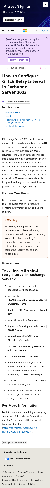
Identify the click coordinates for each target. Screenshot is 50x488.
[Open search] (37, 30)
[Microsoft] (25, 30)
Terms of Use (37, 480)
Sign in (44, 30)
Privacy (19, 476)
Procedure (9, 116)
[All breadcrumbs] (4, 68)
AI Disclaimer (8, 472)
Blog (40, 472)
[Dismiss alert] (45, 4)
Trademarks (7, 484)
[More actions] (45, 68)
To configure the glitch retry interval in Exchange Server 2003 (22, 121)
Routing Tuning (17, 67)
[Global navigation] (3, 30)
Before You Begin (12, 112)
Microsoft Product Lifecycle (20, 45)
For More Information (14, 126)
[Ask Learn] (40, 68)
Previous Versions (26, 472)
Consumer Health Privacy (14, 480)
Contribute (7, 476)
